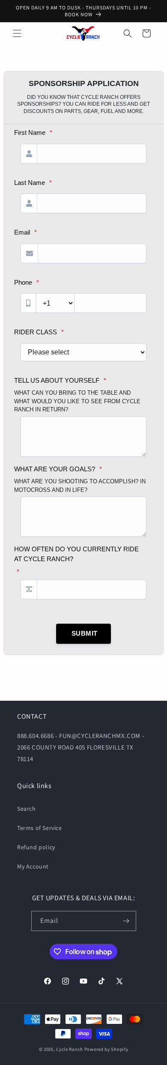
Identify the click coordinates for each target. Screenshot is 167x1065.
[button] (17, 33)
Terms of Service (39, 828)
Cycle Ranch (69, 1049)
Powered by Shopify (106, 1049)
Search (26, 808)
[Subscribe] (126, 921)
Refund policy (36, 847)
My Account (33, 866)
